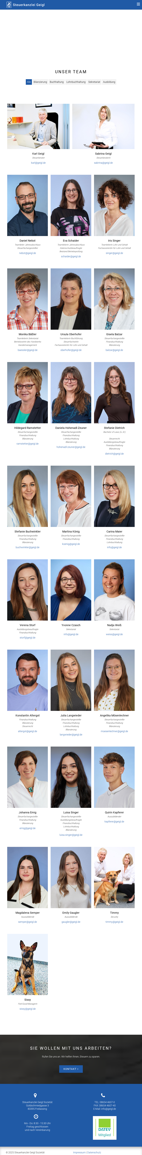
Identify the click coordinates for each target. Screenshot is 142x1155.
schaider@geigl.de (71, 256)
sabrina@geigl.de (103, 162)
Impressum (79, 1152)
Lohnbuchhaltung (76, 81)
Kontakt (70, 1068)
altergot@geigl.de (27, 731)
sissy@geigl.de (28, 1008)
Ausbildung (109, 81)
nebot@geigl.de (27, 253)
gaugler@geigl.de (71, 921)
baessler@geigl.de (27, 350)
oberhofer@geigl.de (71, 350)
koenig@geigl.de (71, 543)
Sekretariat (94, 81)
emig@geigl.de (28, 828)
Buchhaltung (57, 81)
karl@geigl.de (38, 162)
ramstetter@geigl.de (28, 443)
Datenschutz (94, 1152)
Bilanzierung (40, 81)
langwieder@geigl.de (71, 734)
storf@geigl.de (27, 637)
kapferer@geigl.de (114, 821)
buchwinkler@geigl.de (27, 547)
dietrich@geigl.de (114, 453)
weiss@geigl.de (114, 634)
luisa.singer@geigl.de (70, 834)
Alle (29, 81)
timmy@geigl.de (114, 921)
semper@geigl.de (27, 921)
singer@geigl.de (114, 253)
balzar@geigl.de (114, 350)
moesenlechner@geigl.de (114, 731)
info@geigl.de (114, 547)
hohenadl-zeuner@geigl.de (71, 447)
